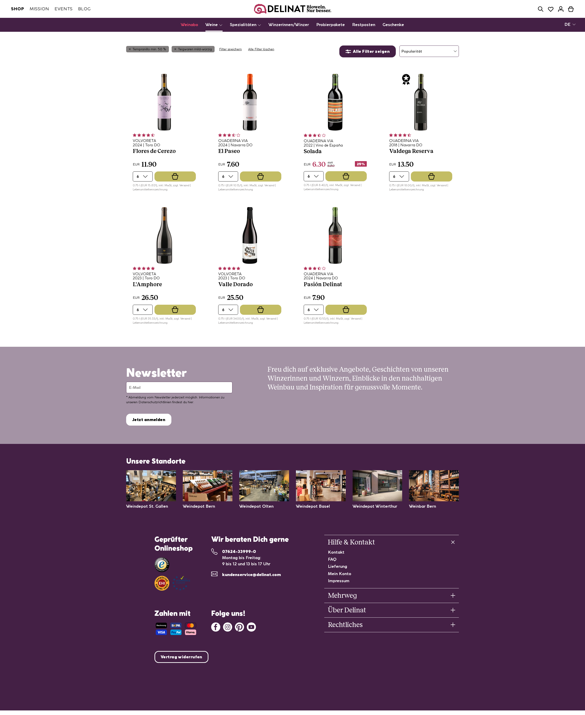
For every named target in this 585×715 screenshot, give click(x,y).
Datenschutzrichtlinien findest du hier (165, 402)
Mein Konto (339, 573)
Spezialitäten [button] (244, 24)
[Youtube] (251, 626)
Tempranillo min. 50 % (149, 49)
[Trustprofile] (172, 583)
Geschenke (393, 24)
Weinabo (189, 24)
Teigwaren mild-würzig (195, 49)
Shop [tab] (17, 8)
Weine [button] (212, 24)
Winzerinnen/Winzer (289, 24)
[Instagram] (227, 626)
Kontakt (336, 552)
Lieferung (337, 566)
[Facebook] (215, 626)
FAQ (332, 559)
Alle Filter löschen (261, 49)
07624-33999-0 (239, 551)
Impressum (338, 580)
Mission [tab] (39, 8)
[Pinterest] (239, 626)
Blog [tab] (84, 8)
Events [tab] (64, 8)
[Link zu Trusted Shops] (161, 564)
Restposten (363, 24)
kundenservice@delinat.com (251, 574)
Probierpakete (330, 24)
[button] (541, 9)
